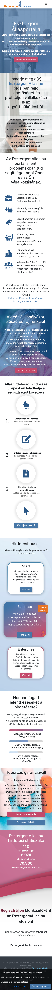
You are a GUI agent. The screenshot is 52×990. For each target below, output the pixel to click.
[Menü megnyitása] (45, 3)
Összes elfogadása (40, 986)
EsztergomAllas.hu (26, 83)
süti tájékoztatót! (20, 982)
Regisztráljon (12, 910)
